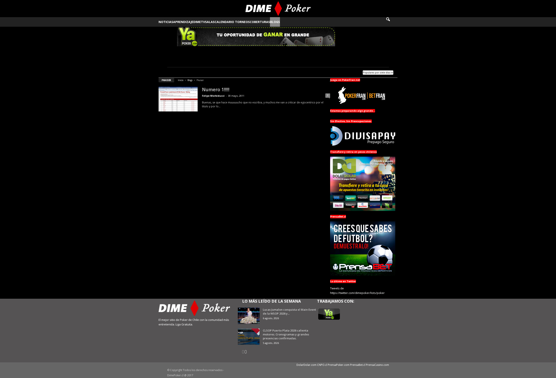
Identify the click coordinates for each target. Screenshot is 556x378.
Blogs (275, 22)
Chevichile (270, 69)
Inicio (180, 80)
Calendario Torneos (232, 22)
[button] (391, 22)
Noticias (166, 22)
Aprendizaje (183, 22)
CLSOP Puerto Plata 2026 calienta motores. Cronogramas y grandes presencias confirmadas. (286, 334)
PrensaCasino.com (377, 365)
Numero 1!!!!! (215, 89)
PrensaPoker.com (338, 365)
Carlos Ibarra (253, 69)
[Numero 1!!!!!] (178, 99)
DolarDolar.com (306, 365)
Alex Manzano (171, 69)
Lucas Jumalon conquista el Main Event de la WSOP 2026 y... (289, 311)
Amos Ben (187, 69)
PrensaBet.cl (357, 365)
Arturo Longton (230, 69)
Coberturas (260, 22)
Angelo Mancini (206, 69)
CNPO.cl (322, 365)
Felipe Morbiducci (213, 95)
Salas (210, 22)
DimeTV (199, 22)
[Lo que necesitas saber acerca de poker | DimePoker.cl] (278, 8)
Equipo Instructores (293, 69)
